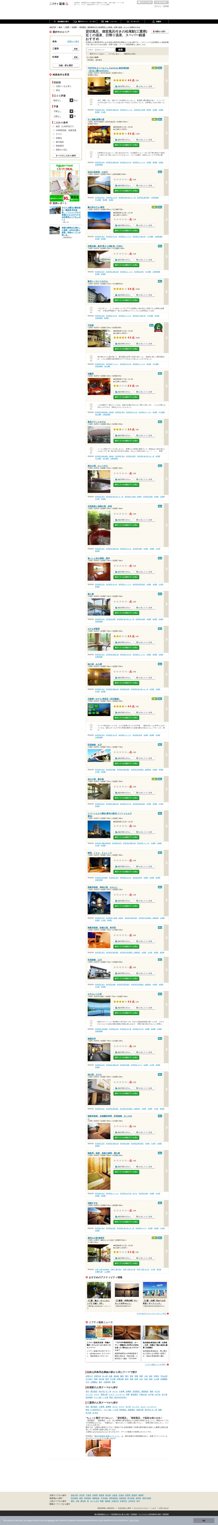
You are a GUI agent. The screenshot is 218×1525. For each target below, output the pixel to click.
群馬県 (101, 1495)
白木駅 (103, 112)
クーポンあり (114, 54)
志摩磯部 (163, 1379)
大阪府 (114, 1495)
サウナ (96, 1394)
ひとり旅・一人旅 (101, 1397)
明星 (136, 1376)
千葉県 (88, 1495)
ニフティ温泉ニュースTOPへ (155, 1364)
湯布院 (138, 1498)
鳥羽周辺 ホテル (136, 1065)
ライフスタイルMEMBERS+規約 (150, 1514)
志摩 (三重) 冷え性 (143, 1269)
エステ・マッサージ (117, 1394)
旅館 (151, 1391)
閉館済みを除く (130, 54)
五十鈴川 (89, 1379)
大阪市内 (115, 1501)
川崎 (77, 1501)
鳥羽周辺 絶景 (139, 272)
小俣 (146, 1376)
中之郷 (112, 1379)
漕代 (127, 1376)
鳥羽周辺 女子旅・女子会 (128, 1193)
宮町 (151, 1376)
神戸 (138, 1501)
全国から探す (73, 41)
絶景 (128, 1394)
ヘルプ (153, 1508)
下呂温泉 (104, 1498)
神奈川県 (74, 1495)
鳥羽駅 (97, 239)
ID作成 (166, 6)
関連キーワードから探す (59, 1504)
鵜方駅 (159, 1269)
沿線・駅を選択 (66, 65)
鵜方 (100, 1382)
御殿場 (107, 1501)
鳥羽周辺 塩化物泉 (101, 878)
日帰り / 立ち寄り (64, 86)
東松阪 (116, 1376)
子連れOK (143, 1394)
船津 (127, 1379)
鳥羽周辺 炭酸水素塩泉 (103, 843)
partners (51, 1520)
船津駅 (97, 112)
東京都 (108, 1495)
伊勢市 (156, 1376)
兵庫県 (95, 1495)
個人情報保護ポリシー (102, 1514)
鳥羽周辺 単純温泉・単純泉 (104, 412)
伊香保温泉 (113, 1498)
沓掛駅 (103, 499)
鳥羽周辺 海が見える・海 (127, 198)
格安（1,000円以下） (94, 1410)
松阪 (110, 1376)
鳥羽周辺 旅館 (148, 497)
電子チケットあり (97, 54)
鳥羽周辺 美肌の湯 (112, 110)
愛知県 (134, 1495)
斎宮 (131, 1376)
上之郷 (156, 1379)
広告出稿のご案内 (124, 1508)
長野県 (127, 1495)
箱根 (81, 1498)
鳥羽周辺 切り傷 (125, 1029)
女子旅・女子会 (154, 1394)
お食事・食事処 (125, 1391)
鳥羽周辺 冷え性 (125, 162)
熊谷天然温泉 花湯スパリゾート (107, 1436)
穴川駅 (153, 1269)
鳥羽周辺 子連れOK (139, 236)
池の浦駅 (107, 366)
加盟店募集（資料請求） (106, 1508)
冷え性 (157, 1391)
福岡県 (141, 1495)
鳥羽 (107, 1379)
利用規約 (134, 1514)
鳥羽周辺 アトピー (112, 364)
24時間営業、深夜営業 (66, 130)
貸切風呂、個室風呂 (140, 1391)
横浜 (72, 1501)
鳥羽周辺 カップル (126, 110)
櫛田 (122, 1376)
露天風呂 (94, 1391)
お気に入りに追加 (145, 86)
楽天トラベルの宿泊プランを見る (126, 91)
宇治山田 (163, 1376)
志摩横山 (94, 1382)
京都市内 (123, 1501)
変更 (76, 49)
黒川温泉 (130, 1498)
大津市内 (131, 1501)
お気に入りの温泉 (145, 2)
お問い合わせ (164, 1508)
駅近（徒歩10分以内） (118, 1397)
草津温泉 (74, 1498)
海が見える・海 (105, 1391)
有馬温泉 (87, 1498)
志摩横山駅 (99, 1272)
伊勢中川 (89, 1376)
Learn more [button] (134, 1520)
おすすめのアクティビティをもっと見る (151, 1313)
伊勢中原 (97, 1376)
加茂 (131, 1379)
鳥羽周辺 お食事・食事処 (142, 110)
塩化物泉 (89, 1397)
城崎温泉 (95, 1498)
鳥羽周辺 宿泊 (100, 110)
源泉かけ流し (62, 150)
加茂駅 (155, 110)
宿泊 (87, 1391)
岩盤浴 (59, 138)
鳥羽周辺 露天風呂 (143, 198)
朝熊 (96, 1379)
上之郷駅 (107, 1272)
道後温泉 (122, 1498)
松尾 (136, 1379)
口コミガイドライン (141, 1508)
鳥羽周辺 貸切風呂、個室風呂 (141, 770)
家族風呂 (134, 1394)
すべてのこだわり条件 (66, 156)
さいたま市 (94, 1501)
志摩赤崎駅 (99, 165)
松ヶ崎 (105, 1376)
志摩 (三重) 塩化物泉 (102, 1269)
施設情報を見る (123, 86)
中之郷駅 (98, 200)
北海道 (121, 1495)
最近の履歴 (161, 2)
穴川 (87, 1382)
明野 (141, 1376)
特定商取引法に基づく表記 (120, 1514)
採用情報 (166, 1514)
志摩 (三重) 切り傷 (129, 1269)
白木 (141, 1379)
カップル (89, 1394)
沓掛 (151, 1379)
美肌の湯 (104, 1394)
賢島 (113, 1382)
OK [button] (203, 1520)
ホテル (115, 1391)
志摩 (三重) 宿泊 (116, 1269)
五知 (146, 1379)
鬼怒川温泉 (146, 1498)
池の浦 (101, 1379)
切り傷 (164, 1394)
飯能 (102, 1501)
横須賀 (83, 1501)
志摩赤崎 (120, 1379)
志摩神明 (107, 1382)
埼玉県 (82, 1495)
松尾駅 (161, 110)
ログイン (157, 6)
